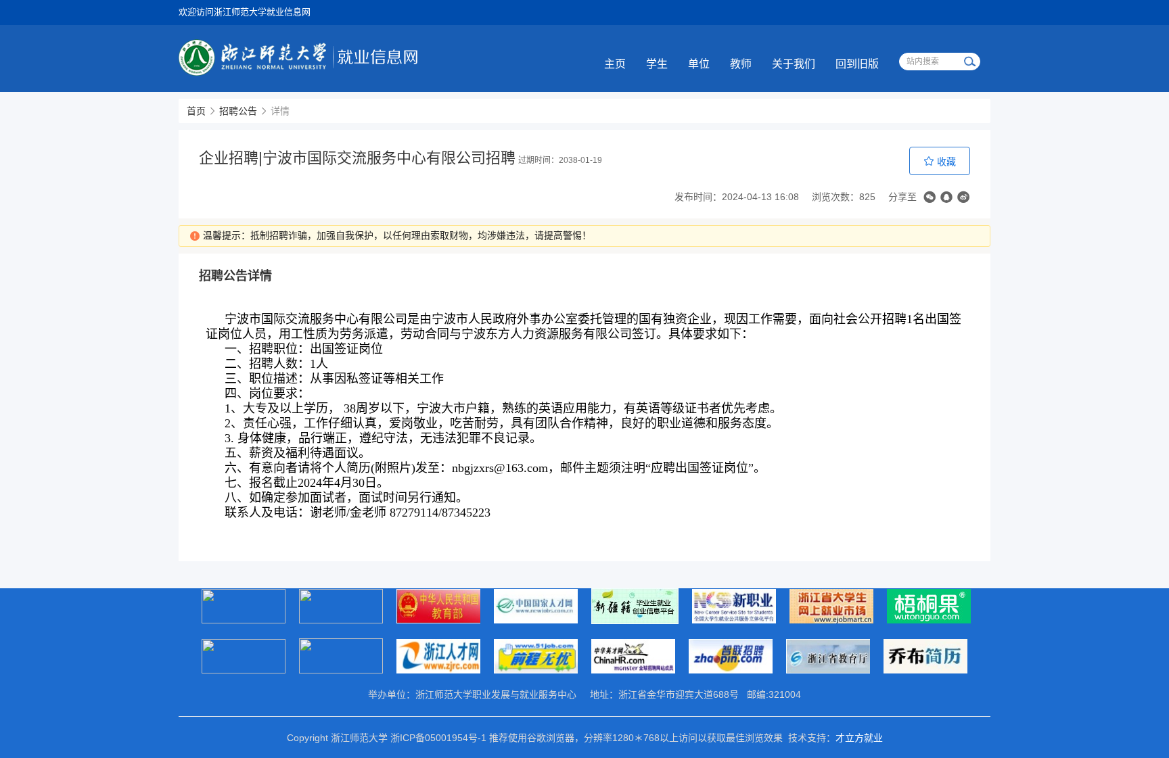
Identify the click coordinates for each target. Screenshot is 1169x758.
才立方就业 (859, 737)
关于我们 (793, 64)
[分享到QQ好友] (946, 197)
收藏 (945, 161)
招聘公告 (238, 110)
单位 (699, 64)
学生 (657, 64)
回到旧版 (857, 64)
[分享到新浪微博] (963, 197)
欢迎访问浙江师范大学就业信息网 (245, 12)
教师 (741, 64)
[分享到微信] (929, 197)
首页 (196, 110)
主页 (615, 64)
